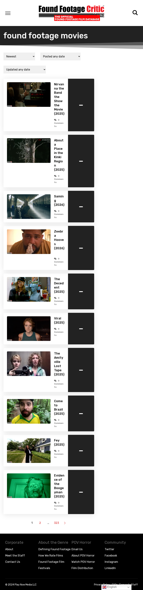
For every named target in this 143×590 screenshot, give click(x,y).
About (9, 549)
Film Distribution (82, 568)
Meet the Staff (15, 555)
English (112, 586)
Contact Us (12, 561)
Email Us (77, 549)
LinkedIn (110, 568)
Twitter (109, 549)
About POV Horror (83, 555)
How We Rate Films (50, 555)
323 (56, 523)
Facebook (111, 555)
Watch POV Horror (83, 561)
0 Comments (58, 123)
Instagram (111, 561)
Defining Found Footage (54, 549)
